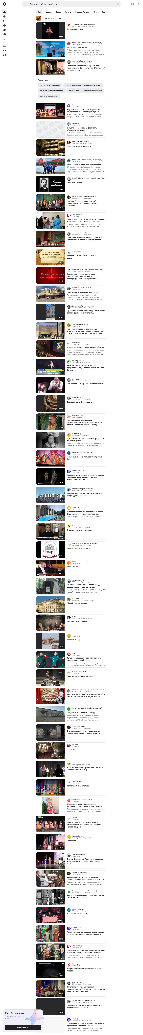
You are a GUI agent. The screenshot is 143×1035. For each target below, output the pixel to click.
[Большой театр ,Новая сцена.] (50, 403)
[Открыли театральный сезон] (50, 531)
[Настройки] (132, 4)
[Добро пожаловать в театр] (50, 549)
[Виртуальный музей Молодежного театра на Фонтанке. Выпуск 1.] (50, 897)
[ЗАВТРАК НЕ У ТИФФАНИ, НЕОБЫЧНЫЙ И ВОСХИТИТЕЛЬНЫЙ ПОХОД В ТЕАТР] (50, 696)
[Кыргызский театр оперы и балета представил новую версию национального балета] (50, 367)
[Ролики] (4, 39)
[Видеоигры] (4, 50)
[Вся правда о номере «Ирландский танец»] (50, 385)
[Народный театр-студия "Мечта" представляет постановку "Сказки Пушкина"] (50, 202)
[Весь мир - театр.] (50, 184)
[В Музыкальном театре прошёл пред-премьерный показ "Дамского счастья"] (50, 732)
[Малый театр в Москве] (50, 604)
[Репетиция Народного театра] (50, 677)
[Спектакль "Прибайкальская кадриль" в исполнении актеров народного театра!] (50, 239)
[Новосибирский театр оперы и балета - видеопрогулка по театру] (50, 1006)
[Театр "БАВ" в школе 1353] (50, 787)
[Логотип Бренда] (4, 4)
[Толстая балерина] (50, 30)
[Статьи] (4, 30)
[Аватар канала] (69, 25)
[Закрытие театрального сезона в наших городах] (50, 970)
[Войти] (138, 4)
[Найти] (4, 21)
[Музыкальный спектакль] (50, 623)
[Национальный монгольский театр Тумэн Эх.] (50, 458)
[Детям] (4, 55)
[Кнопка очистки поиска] (118, 4)
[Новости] (4, 25)
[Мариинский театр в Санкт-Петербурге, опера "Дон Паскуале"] (50, 495)
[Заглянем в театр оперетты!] (50, 147)
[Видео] (4, 34)
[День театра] (50, 568)
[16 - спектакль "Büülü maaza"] (50, 915)
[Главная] (4, 12)
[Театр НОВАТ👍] (50, 641)
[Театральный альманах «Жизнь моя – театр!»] (50, 257)
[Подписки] (4, 16)
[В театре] (50, 750)
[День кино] (4, 46)
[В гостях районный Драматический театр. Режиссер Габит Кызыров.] (50, 769)
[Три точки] (105, 25)
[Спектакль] (50, 842)
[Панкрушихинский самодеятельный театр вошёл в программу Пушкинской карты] (50, 933)
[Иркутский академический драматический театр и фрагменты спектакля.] (50, 312)
